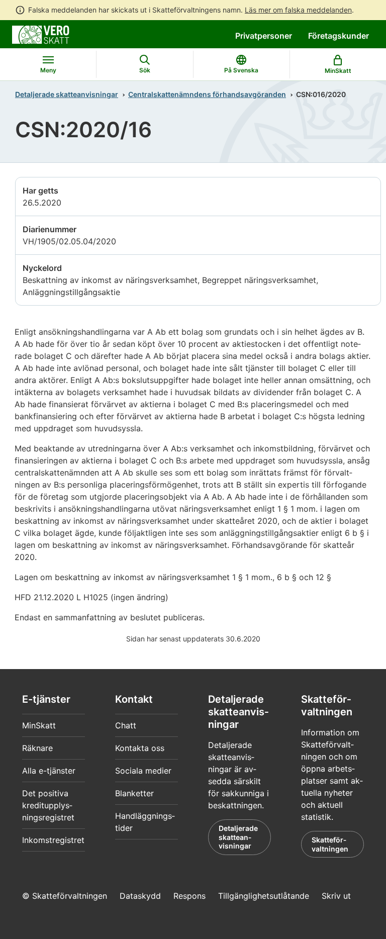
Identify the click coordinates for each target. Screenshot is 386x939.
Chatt (125, 725)
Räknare (37, 748)
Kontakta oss (139, 748)
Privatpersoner (263, 36)
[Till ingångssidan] (40, 34)
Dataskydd (140, 896)
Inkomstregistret (53, 840)
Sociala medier (143, 771)
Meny (48, 70)
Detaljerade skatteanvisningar (66, 94)
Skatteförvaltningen (330, 844)
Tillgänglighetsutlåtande (263, 896)
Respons (189, 896)
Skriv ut (336, 896)
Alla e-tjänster (48, 771)
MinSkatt (39, 725)
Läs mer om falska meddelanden (298, 10)
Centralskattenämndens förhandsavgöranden (207, 94)
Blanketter (134, 793)
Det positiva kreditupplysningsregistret (48, 805)
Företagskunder (338, 36)
